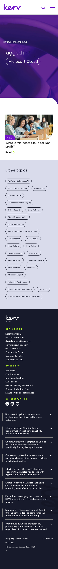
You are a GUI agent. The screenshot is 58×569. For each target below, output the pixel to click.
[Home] (13, 321)
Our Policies (11, 381)
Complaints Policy (14, 356)
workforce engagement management (24, 296)
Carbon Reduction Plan (17, 389)
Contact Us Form (14, 352)
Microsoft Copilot (15, 275)
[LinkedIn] (12, 404)
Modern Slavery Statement (19, 385)
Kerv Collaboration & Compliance (22, 231)
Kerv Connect (14, 239)
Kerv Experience (15, 253)
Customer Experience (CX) (19, 203)
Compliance (39, 188)
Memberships (14, 268)
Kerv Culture (13, 246)
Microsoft (31, 268)
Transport (43, 289)
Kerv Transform (14, 260)
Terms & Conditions (22, 539)
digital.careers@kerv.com (18, 341)
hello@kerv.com (13, 334)
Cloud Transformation (17, 188)
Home (6, 42)
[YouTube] (17, 404)
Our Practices (12, 374)
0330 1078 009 (13, 348)
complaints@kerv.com (16, 345)
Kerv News (33, 253)
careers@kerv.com (14, 337)
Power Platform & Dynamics (20, 289)
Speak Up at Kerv (14, 359)
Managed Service (36, 260)
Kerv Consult (32, 239)
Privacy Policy (9, 539)
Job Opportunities (14, 378)
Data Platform (34, 210)
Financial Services (16, 224)
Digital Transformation (17, 217)
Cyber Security (14, 210)
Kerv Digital (31, 246)
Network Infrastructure (17, 282)
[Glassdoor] (7, 404)
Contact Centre (14, 195)
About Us (10, 370)
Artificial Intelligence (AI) (18, 181)
